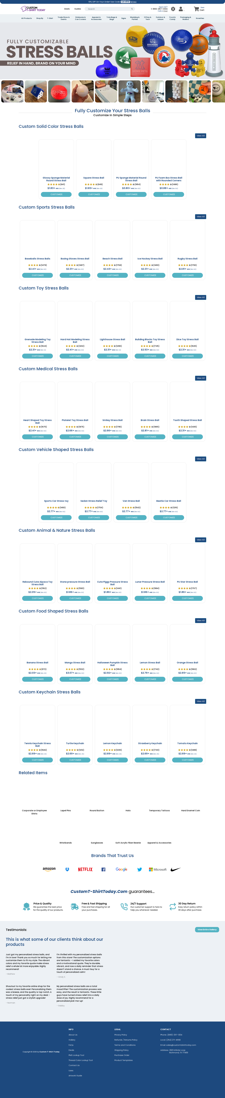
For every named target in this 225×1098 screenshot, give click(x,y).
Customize (56, 194)
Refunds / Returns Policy (125, 1039)
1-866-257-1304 (159, 9)
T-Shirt (50, 18)
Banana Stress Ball (37, 662)
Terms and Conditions (125, 1045)
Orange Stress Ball (187, 662)
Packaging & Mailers (185, 18)
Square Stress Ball (93, 177)
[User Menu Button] (173, 9)
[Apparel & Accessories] (159, 826)
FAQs (71, 1045)
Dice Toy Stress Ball (187, 339)
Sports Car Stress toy (56, 501)
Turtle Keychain (75, 743)
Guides (77, 9)
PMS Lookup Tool (76, 1055)
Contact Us (74, 1065)
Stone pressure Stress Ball (75, 581)
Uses (71, 1070)
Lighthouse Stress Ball (112, 339)
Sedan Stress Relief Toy (93, 501)
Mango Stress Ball (75, 662)
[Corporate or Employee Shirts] (34, 790)
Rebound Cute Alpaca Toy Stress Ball (37, 583)
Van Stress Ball (131, 501)
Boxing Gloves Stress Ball (75, 258)
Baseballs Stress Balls (37, 258)
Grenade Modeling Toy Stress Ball (38, 341)
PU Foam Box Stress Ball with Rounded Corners (168, 179)
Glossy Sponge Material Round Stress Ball (56, 179)
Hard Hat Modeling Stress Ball (75, 341)
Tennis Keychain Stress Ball (37, 745)
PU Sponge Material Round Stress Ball (131, 179)
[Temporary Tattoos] (159, 790)
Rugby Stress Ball (188, 258)
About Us (73, 1034)
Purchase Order (121, 1055)
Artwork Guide (75, 1075)
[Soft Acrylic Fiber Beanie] (128, 826)
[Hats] (128, 790)
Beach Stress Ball (113, 258)
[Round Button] (96, 790)
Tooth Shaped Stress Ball (187, 420)
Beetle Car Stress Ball (168, 501)
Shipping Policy (121, 1050)
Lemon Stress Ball (150, 662)
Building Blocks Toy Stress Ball (150, 341)
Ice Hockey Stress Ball (150, 258)
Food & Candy (172, 18)
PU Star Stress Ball (187, 581)
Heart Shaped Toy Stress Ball (37, 421)
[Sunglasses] (96, 826)
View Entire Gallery (207, 929)
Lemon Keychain (112, 743)
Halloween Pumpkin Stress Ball (112, 664)
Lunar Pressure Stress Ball (150, 581)
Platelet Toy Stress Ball (75, 420)
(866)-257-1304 (174, 1034)
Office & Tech (147, 18)
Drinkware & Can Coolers (80, 18)
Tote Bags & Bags (112, 18)
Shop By (39, 18)
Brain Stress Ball (150, 420)
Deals (67, 9)
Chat (165, 11)
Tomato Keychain (187, 743)
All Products (26, 18)
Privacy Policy (120, 1034)
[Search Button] (132, 9)
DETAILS (133, 2)
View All (201, 135)
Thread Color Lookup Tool (81, 1060)
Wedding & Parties (135, 18)
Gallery (72, 1039)
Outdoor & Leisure (160, 18)
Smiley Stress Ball (112, 420)
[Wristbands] (65, 826)
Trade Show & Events (64, 18)
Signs (123, 18)
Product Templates (123, 1060)
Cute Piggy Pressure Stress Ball (112, 583)
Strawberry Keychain (150, 743)
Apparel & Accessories (96, 18)
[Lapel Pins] (65, 790)
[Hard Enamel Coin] (190, 790)
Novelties (200, 18)
